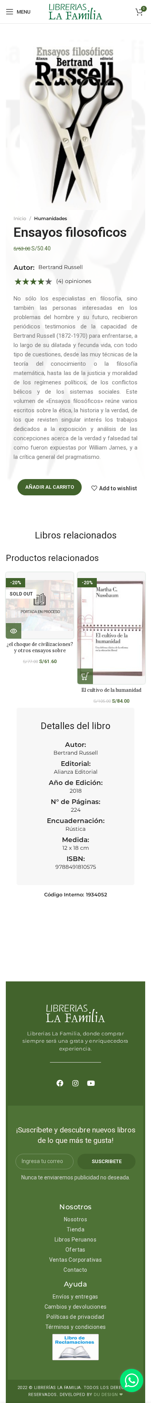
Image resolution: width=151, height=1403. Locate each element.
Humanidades (50, 218)
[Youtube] (91, 1083)
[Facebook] (60, 1083)
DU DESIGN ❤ (108, 1394)
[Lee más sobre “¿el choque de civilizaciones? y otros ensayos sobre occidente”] (13, 631)
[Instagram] (75, 1083)
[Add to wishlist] (70, 585)
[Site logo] (75, 11)
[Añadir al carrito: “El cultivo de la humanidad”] (85, 676)
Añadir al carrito (49, 487)
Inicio (20, 218)
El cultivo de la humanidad (111, 690)
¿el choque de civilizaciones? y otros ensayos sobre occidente (40, 650)
